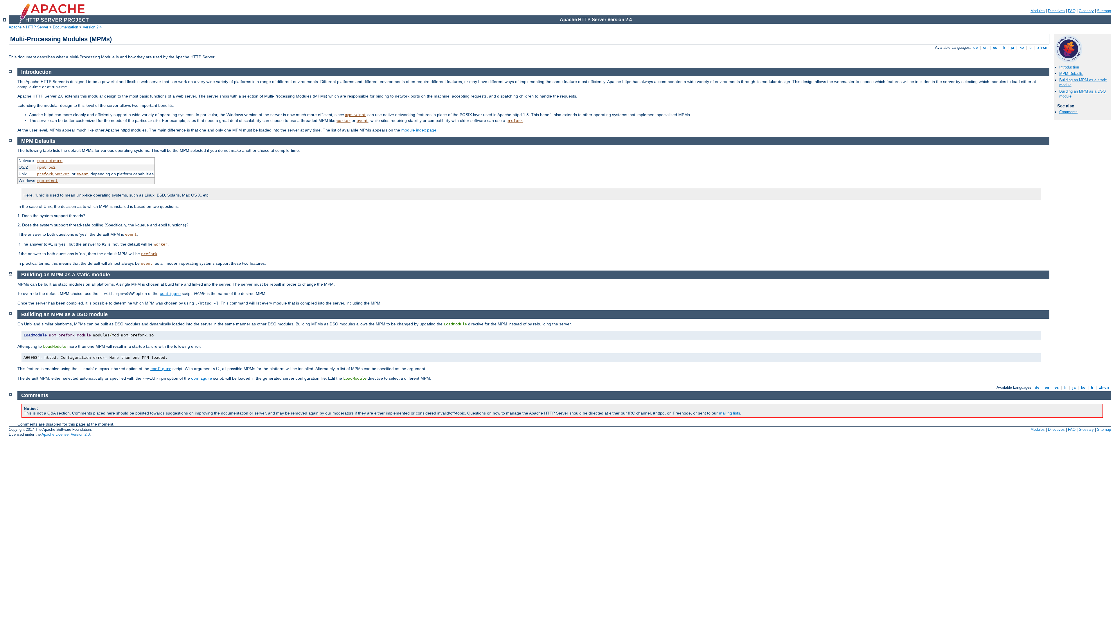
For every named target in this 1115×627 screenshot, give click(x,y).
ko (1021, 47)
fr (1003, 47)
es (995, 47)
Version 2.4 (92, 27)
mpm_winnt (355, 115)
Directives (1056, 11)
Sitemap (1104, 11)
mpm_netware (49, 160)
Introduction (1069, 67)
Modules (1038, 11)
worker (343, 120)
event (362, 120)
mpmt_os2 (46, 167)
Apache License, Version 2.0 (66, 434)
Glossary (1086, 11)
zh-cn (1042, 47)
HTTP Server (37, 27)
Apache (15, 27)
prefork (514, 120)
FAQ (1072, 11)
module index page (418, 130)
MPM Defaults (1071, 73)
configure (170, 293)
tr (1030, 47)
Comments (1068, 112)
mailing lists (729, 413)
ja (1012, 47)
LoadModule (455, 324)
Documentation (65, 27)
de (975, 47)
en (985, 47)
